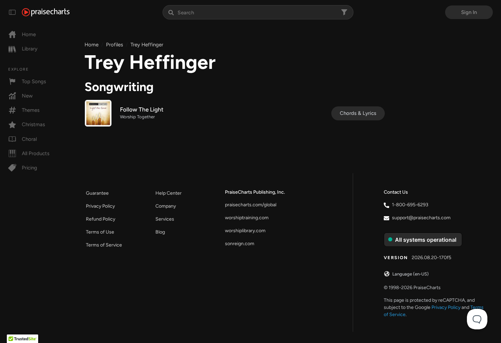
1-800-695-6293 (410, 205)
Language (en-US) (410, 274)
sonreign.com (239, 244)
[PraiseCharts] (46, 12)
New (27, 96)
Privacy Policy (100, 206)
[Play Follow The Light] (98, 113)
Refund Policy (100, 219)
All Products (35, 153)
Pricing (29, 168)
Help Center (168, 193)
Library (29, 49)
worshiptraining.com (247, 218)
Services (164, 219)
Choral (29, 139)
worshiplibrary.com (245, 231)
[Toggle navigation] (12, 12)
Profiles (114, 45)
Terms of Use (100, 232)
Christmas (33, 124)
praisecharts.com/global (250, 205)
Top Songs (34, 81)
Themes (31, 110)
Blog (160, 232)
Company (165, 206)
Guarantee (97, 193)
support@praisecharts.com (421, 218)
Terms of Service (104, 245)
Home (29, 34)
